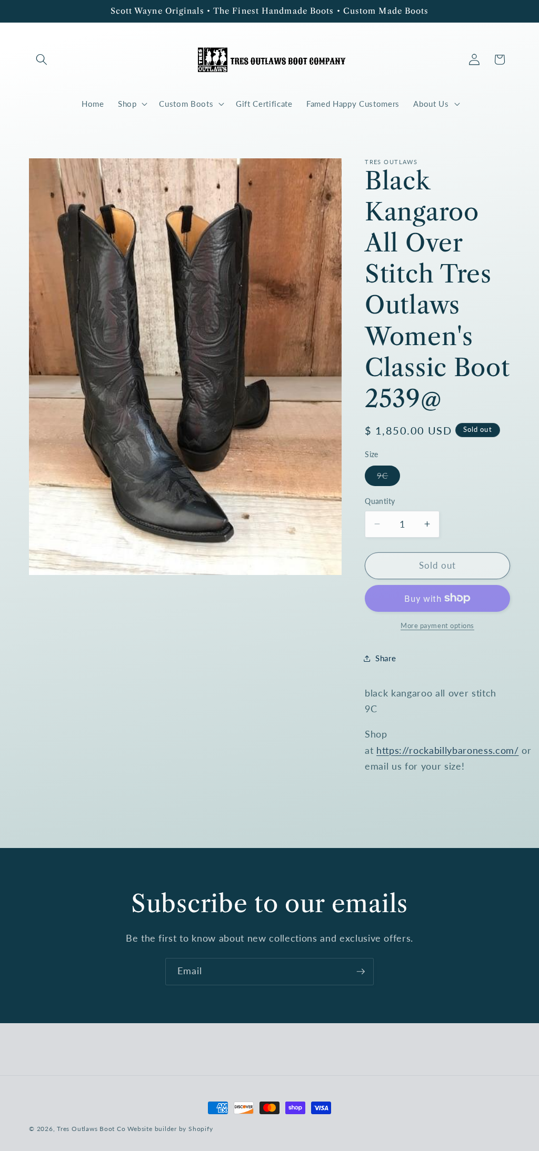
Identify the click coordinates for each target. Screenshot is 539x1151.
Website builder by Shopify (170, 1129)
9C (388, 478)
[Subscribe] (360, 971)
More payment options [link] (437, 625)
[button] (41, 59)
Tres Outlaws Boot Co (91, 1129)
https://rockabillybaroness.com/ (447, 750)
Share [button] (385, 658)
